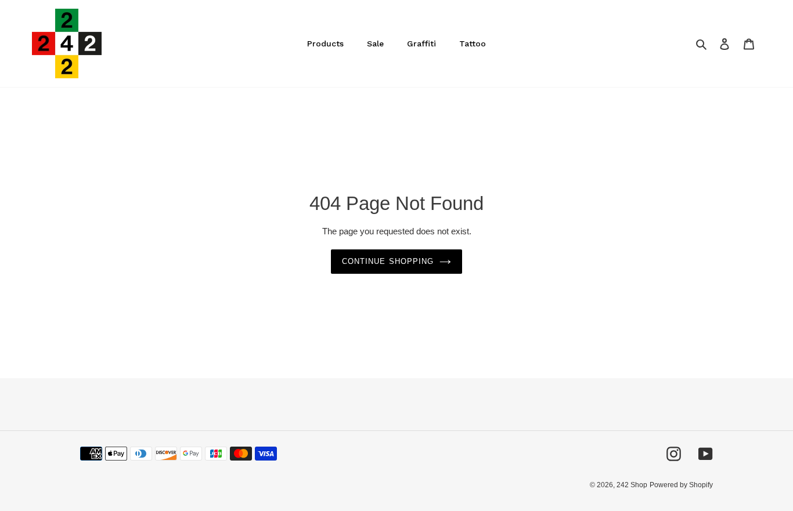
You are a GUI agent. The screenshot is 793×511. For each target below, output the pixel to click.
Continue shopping (388, 261)
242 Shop (632, 485)
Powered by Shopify (681, 485)
